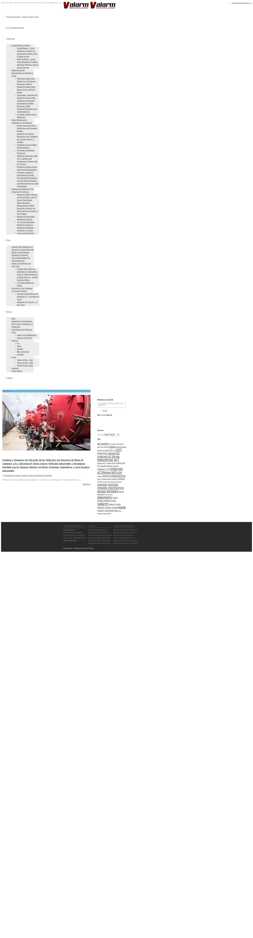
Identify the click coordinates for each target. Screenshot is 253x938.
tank (107, 494)
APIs (101, 447)
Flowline (20, 354)
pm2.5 (99, 479)
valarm (102, 503)
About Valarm (17, 371)
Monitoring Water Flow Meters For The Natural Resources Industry (26, 81)
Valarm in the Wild (35, 475)
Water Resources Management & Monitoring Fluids (22, 73)
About (9, 312)
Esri (18, 343)
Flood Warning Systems (21, 45)
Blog (13, 318)
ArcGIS (105, 447)
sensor (101, 491)
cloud (112, 446)
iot (113, 472)
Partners (15, 340)
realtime (114, 479)
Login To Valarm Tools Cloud (242, 3)
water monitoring (107, 510)
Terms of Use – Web (25, 362)
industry (116, 466)
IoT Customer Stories (15, 28)
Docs (8, 240)
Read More (87, 484)
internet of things (110, 470)
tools (115, 497)
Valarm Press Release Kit (27, 335)
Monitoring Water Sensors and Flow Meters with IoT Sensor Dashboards (27, 197)
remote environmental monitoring (109, 482)
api (98, 447)
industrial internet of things (108, 454)
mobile (99, 476)
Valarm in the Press (24, 338)
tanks (111, 494)
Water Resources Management (97, 530)
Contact (9, 378)
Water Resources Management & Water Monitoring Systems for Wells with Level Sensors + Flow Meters (27, 208)
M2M (119, 472)
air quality (103, 443)
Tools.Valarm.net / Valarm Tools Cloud (22, 17)
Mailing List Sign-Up (105, 400)
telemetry (104, 497)
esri (107, 450)
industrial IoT (108, 459)
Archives (100, 435)
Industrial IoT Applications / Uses (123, 526)
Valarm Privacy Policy (25, 365)
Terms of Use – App (25, 360)
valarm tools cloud (107, 507)
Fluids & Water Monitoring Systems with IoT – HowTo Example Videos (27, 277)
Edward (7, 475)
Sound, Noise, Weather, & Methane (99, 538)
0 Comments (47, 475)
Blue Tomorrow (23, 351)
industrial (102, 453)
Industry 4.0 (103, 469)
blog (12, 475)
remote (121, 478)
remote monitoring (110, 488)
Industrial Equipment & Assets (123, 535)
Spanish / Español (21, 475)
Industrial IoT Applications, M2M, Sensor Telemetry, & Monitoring (22, 324)
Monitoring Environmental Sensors (99, 543)
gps (114, 450)
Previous (4, 422)
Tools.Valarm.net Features (22, 329)
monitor (106, 475)
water (122, 507)
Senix (19, 346)
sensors (112, 491)
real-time (106, 478)
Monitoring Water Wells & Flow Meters (125, 543)
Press (14, 332)
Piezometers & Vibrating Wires (98, 533)
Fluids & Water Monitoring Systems (74, 538)
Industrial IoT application (106, 463)
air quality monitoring (116, 444)
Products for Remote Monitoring (73, 526)
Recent (105, 411)
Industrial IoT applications (111, 464)
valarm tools (115, 504)
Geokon (20, 349)
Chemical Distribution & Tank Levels (99, 535)
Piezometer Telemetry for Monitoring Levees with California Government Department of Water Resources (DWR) (27, 100)
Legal (14, 357)
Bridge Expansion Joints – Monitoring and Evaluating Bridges (27, 128)
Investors (15, 368)
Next (89, 422)
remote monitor (107, 484)
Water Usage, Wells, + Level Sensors (99, 540)
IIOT (119, 449)
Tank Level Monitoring (25, 233)
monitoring (118, 476)
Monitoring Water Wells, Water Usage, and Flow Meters (26, 89)
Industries (10, 38)
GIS (111, 450)
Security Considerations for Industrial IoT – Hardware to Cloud (28, 296)
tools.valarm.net (106, 500)
